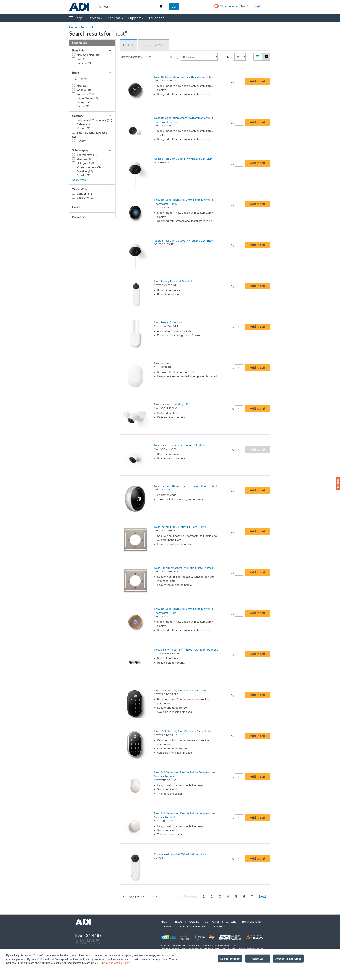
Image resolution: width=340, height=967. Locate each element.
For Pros (114, 18)
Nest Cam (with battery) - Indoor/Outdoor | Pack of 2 (186, 649)
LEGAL (178, 921)
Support (134, 18)
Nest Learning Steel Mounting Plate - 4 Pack (180, 526)
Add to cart (257, 81)
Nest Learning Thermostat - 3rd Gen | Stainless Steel (185, 486)
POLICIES (193, 921)
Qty (232, 81)
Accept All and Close (288, 958)
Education (156, 18)
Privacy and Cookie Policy (115, 962)
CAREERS (231, 921)
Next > (263, 896)
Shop (78, 18)
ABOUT (165, 921)
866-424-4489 (88, 935)
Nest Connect (162, 363)
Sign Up (244, 6)
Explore (94, 18)
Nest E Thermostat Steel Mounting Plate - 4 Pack (183, 567)
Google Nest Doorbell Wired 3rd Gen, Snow (180, 854)
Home (73, 27)
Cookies (219, 926)
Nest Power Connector (168, 322)
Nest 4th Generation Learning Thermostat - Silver (184, 76)
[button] (338, 483)
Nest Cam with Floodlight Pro (172, 404)
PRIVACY (169, 926)
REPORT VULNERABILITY (194, 926)
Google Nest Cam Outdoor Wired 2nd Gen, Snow (183, 158)
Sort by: (175, 57)
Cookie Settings (230, 958)
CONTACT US (212, 921)
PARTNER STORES (251, 921)
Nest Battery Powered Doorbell (173, 281)
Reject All (258, 958)
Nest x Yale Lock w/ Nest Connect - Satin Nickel (183, 731)
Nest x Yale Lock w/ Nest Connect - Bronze (180, 690)
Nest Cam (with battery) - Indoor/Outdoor (179, 445)
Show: (229, 57)
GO (174, 6)
